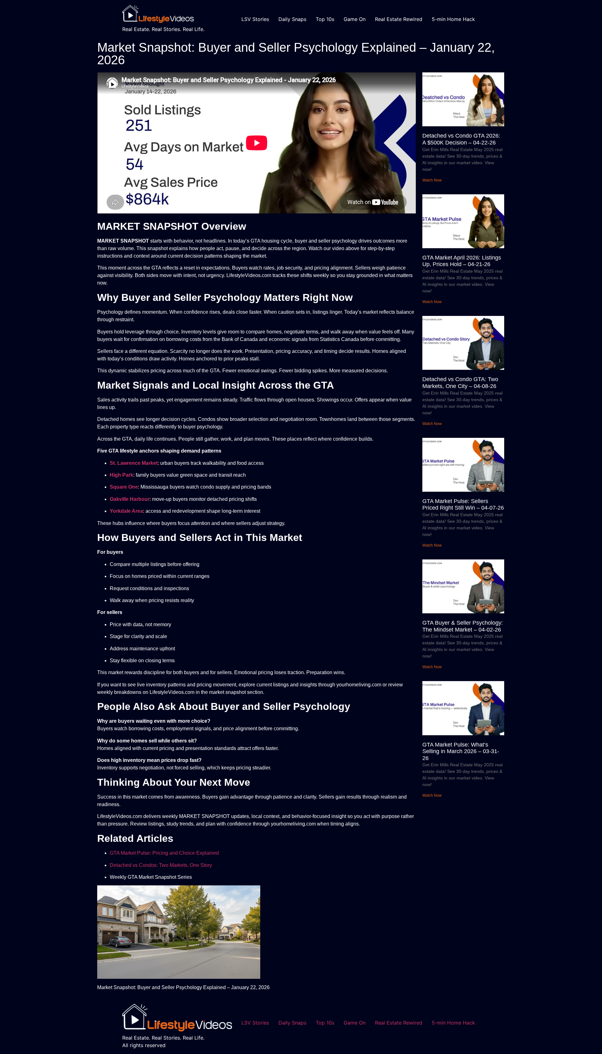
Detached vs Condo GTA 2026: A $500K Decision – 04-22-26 (461, 139)
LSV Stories (255, 19)
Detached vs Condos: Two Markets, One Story (161, 865)
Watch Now (432, 180)
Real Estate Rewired (398, 19)
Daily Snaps (292, 19)
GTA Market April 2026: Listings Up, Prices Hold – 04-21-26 (461, 261)
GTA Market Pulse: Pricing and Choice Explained (164, 853)
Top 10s (325, 19)
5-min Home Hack (453, 19)
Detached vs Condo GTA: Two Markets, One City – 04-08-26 (460, 382)
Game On (355, 19)
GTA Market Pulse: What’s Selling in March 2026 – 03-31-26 (460, 751)
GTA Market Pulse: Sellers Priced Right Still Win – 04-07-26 (463, 504)
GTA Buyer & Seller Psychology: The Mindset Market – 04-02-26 (462, 626)
